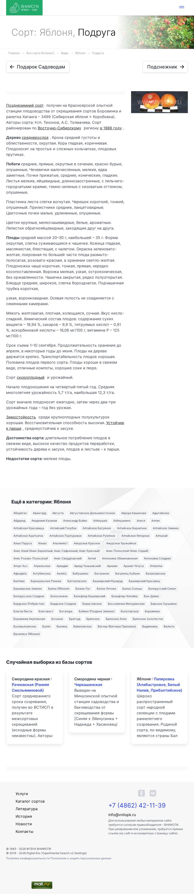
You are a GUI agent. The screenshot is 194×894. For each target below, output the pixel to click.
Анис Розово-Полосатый (30, 558)
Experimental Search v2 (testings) (64, 853)
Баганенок (101, 573)
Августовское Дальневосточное (92, 513)
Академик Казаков (44, 520)
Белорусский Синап (162, 588)
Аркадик (62, 566)
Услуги (22, 793)
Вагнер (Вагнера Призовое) (117, 626)
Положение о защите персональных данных (80, 858)
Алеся (141, 520)
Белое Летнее (106, 588)
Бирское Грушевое (164, 603)
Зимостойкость (21, 417)
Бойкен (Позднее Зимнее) (97, 611)
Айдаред (19, 520)
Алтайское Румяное (101, 535)
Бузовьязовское (24, 626)
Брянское (93, 619)
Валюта (169, 626)
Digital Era (33, 853)
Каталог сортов (30, 801)
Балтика (19, 581)
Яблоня (80, 53)
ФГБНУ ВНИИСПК (38, 849)
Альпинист (60, 543)
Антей (92, 558)
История (24, 816)
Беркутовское (92, 603)
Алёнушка (100, 520)
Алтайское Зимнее (166, 528)
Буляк (46, 626)
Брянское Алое (116, 619)
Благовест (46, 611)
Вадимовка (150, 626)
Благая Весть (22, 611)
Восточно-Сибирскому (59, 128)
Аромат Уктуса (133, 566)
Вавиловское (82, 626)
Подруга (98, 53)
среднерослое (35, 137)
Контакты (24, 831)
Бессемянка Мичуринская (126, 603)
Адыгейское (160, 513)
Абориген (20, 513)
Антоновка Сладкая (157, 558)
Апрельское (42, 566)
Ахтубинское (42, 573)
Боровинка (152, 611)
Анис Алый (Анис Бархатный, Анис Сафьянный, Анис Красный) (56, 551)
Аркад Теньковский (87, 566)
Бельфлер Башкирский (89, 596)
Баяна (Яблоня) (58, 588)
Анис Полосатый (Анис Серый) (127, 551)
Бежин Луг (83, 588)
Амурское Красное (87, 543)
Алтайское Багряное (97, 528)
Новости (24, 824)
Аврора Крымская (133, 513)
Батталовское (77, 581)
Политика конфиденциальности (28, 858)
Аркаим (112, 566)
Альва (42, 543)
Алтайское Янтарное (135, 535)
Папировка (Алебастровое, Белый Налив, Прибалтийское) (159, 685)
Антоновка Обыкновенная (120, 558)
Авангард (39, 513)
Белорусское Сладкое (28, 596)
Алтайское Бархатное (132, 528)
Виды (64, 53)
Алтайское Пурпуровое (65, 535)
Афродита (20, 573)
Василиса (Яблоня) (26, 634)
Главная (14, 53)
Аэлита (61, 573)
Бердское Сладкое (63, 603)
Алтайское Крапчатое (28, 535)
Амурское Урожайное (121, 543)
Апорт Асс (20, 566)
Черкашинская (88, 684)
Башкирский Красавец (144, 581)
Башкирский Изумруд (108, 581)
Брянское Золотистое (148, 619)
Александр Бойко (75, 520)
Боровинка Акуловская (29, 619)
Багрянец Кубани (127, 573)
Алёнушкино (122, 520)
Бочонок (57, 619)
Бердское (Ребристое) (28, 603)
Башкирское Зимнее (27, 588)
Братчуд (74, 619)
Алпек (155, 520)
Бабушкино (80, 573)
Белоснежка (59, 596)
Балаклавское (155, 573)
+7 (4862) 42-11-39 (137, 805)
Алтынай (162, 535)
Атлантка (156, 566)
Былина (62, 626)
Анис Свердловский (68, 558)
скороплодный (30, 377)
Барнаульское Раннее (46, 581)
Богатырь (66, 611)
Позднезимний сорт (25, 105)
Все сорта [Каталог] (40, 53)
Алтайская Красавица (28, 528)
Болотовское (130, 611)
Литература (27, 808)
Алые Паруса (22, 543)
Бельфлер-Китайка (124, 596)
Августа (58, 513)
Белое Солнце (132, 588)
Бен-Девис (151, 596)
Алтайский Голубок (63, 528)
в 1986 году (111, 128)
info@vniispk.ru (122, 814)
